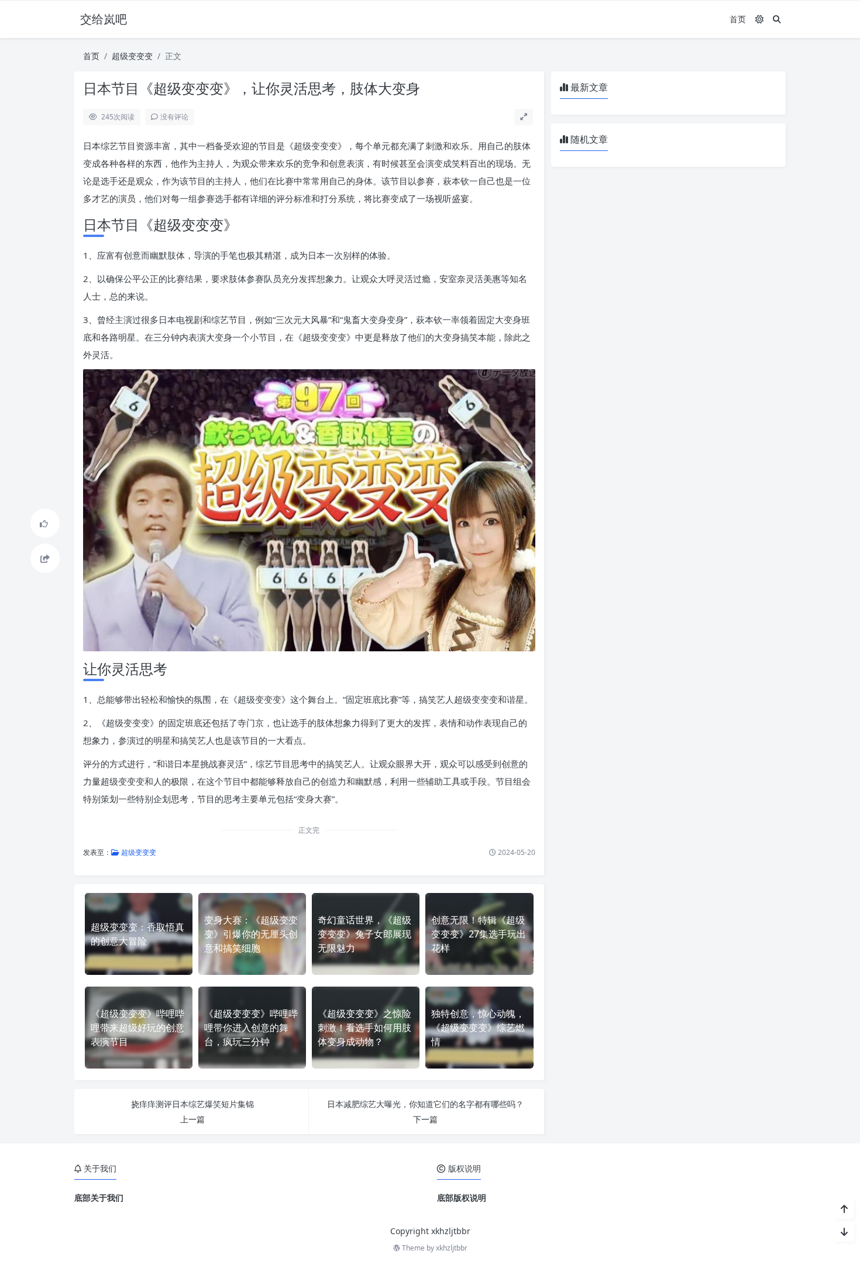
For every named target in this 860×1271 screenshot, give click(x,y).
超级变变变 (132, 55)
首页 (738, 19)
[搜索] (777, 19)
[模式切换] (759, 19)
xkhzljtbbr (451, 1248)
